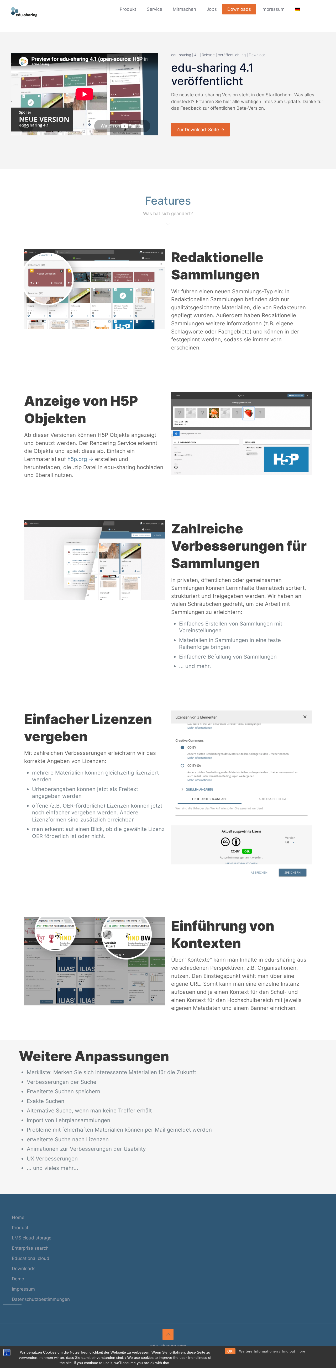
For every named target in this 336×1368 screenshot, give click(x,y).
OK (230, 1351)
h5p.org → (80, 459)
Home (18, 1217)
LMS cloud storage (31, 1237)
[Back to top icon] (168, 1334)
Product (20, 1227)
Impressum (23, 1289)
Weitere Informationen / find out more (272, 1351)
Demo (18, 1278)
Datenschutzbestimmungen (41, 1299)
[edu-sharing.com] (24, 12)
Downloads (23, 1268)
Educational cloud (30, 1258)
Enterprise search (30, 1248)
